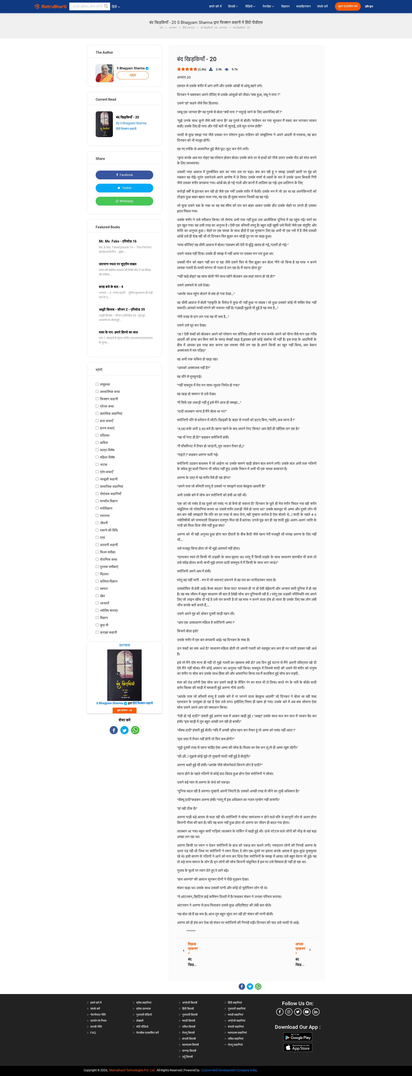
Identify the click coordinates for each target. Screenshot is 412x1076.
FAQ (93, 1032)
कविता (104, 443)
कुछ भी (104, 625)
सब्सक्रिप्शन (303, 6)
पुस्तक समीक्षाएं (109, 567)
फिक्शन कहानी (109, 399)
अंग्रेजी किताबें (189, 1002)
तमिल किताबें (188, 1026)
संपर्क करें (322, 6)
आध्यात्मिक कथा (110, 392)
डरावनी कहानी (109, 545)
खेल (102, 596)
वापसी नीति (96, 1026)
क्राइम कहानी (108, 632)
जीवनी (104, 523)
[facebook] (279, 1011)
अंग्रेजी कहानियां (236, 1020)
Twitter (126, 188)
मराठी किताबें (188, 1020)
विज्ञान (104, 618)
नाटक (103, 465)
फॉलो (133, 75)
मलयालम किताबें (190, 1044)
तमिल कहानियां (235, 1038)
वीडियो (249, 6)
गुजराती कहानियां (236, 1008)
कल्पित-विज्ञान (108, 581)
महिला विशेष (107, 457)
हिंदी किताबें (188, 1008)
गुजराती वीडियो (144, 1014)
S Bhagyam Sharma (131, 68)
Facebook (126, 175)
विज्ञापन (285, 6)
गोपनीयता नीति (98, 1014)
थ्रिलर (104, 574)
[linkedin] (316, 1011)
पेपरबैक (267, 6)
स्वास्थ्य (104, 516)
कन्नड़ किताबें (189, 1050)
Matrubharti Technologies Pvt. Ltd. (133, 1070)
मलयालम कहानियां (237, 1032)
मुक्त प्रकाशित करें (347, 6)
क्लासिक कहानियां (111, 414)
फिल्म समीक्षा (107, 552)
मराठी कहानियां (235, 1014)
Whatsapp (126, 201)
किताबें (232, 6)
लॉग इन (369, 6)
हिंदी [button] (114, 7)
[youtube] (307, 1011)
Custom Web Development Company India (229, 1070)
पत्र (102, 538)
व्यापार (104, 589)
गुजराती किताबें (189, 1014)
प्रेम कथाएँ (106, 472)
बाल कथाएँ (106, 421)
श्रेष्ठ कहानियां (143, 1002)
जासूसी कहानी (109, 479)
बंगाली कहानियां (236, 1026)
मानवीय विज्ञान (109, 501)
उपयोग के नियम (98, 1020)
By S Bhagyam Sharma (131, 123)
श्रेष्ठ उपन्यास (143, 1008)
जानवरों (104, 603)
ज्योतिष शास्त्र (109, 610)
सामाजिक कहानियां (111, 486)
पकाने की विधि (109, 530)
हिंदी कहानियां (235, 1002)
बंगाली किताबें (189, 1038)
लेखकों (139, 1020)
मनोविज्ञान (106, 508)
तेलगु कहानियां (235, 1044)
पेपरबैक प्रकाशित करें (147, 1032)
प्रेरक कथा (107, 406)
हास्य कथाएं (107, 428)
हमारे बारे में (215, 6)
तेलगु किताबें (188, 1032)
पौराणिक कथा (108, 559)
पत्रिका (104, 435)
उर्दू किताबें (187, 1056)
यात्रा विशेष (107, 450)
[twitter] (297, 1011)
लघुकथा (105, 384)
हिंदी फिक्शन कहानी (126, 128)
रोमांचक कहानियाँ (110, 494)
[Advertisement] (124, 772)
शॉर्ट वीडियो (142, 1026)
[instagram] (288, 1011)
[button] (106, 6)
